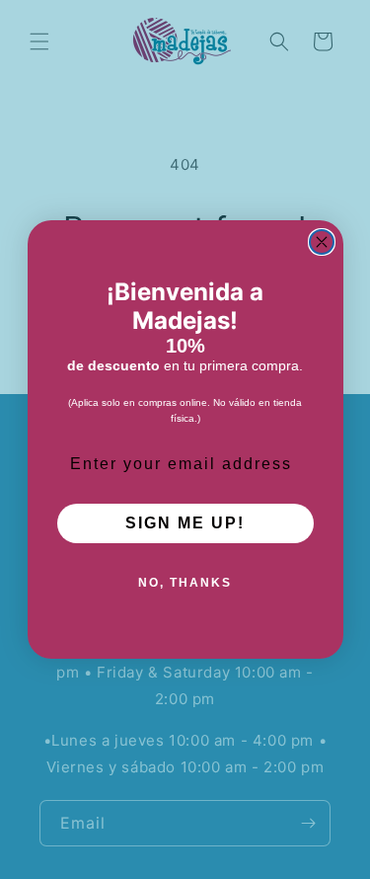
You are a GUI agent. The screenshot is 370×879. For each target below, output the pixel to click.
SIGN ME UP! (185, 523)
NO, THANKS (185, 583)
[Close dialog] (321, 242)
